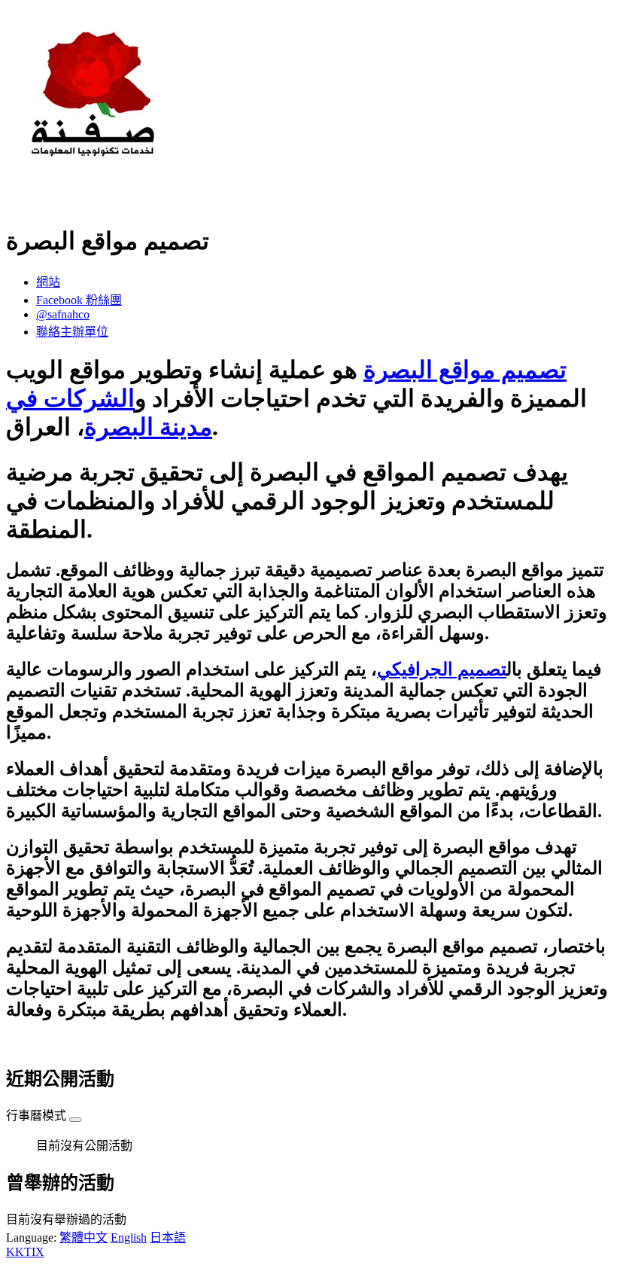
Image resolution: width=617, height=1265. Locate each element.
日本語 (168, 1237)
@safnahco (63, 314)
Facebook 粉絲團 (79, 300)
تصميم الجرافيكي (441, 669)
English (129, 1237)
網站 (48, 282)
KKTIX (25, 1251)
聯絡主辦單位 (72, 331)
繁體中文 (83, 1237)
